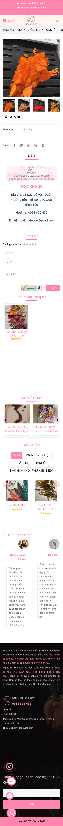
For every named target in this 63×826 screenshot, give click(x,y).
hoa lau (48, 654)
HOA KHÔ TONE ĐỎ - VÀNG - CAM (16, 333)
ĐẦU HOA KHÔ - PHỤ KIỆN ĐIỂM (31, 470)
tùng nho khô (32, 662)
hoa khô (28, 650)
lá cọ (57, 654)
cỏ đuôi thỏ (22, 658)
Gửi (53, 287)
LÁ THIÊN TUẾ (17, 505)
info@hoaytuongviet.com (33, 7)
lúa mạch (35, 658)
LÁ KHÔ (23, 463)
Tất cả (16, 455)
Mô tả (31, 155)
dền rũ (44, 662)
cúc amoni (49, 658)
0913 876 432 (38, 3)
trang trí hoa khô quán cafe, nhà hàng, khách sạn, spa (31, 671)
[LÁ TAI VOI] (31, 20)
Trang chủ (8, 29)
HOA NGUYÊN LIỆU (29, 29)
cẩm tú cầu (18, 662)
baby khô (8, 658)
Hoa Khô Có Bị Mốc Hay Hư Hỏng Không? (46, 429)
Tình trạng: (9, 129)
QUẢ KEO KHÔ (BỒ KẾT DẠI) (45, 507)
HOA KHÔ (39, 463)
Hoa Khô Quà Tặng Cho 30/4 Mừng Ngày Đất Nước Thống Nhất (17, 429)
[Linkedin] (29, 145)
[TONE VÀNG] (31, 68)
